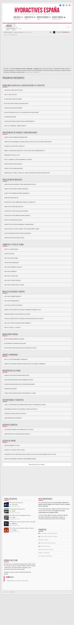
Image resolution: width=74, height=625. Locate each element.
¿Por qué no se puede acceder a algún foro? (16, 211)
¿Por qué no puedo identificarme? (13, 108)
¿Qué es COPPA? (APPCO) (10, 95)
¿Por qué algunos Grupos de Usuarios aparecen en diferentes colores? (24, 319)
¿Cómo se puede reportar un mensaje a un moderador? (19, 224)
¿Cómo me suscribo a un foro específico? (15, 414)
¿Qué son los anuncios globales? (13, 267)
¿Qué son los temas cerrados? (12, 280)
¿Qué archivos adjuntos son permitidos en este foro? (19, 430)
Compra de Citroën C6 (17, 502)
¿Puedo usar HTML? (9, 254)
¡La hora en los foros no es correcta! (14, 146)
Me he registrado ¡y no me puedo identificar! (16, 104)
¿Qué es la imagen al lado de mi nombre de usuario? (18, 160)
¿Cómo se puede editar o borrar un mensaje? (16, 189)
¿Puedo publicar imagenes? (11, 263)
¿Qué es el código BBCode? (11, 249)
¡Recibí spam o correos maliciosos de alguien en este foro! (20, 348)
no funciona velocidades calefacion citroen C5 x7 (24, 528)
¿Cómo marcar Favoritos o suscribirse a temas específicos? (20, 409)
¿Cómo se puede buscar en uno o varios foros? (16, 375)
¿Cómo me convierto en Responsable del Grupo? (17, 314)
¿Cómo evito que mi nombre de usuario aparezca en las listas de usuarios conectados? (28, 142)
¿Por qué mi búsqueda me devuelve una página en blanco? (19, 384)
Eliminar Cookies (44, 540)
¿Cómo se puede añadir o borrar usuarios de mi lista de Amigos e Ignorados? (25, 364)
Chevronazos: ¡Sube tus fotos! (48, 543)
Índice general (9, 32)
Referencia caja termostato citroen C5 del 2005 (23, 522)
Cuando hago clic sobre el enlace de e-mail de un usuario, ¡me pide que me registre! (27, 173)
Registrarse (58, 17)
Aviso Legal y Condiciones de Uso (48, 533)
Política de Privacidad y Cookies (48, 536)
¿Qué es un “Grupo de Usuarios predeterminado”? (17, 323)
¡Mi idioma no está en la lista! (12, 155)
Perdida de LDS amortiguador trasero (21, 515)
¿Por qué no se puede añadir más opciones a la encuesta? (19, 202)
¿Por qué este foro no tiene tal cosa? (14, 450)
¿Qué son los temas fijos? (11, 276)
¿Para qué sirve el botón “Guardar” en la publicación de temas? (21, 229)
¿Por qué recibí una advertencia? (13, 220)
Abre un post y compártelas (32, 72)
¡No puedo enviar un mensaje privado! (14, 339)
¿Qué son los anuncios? (10, 272)
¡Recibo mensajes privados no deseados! (15, 343)
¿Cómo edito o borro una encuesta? (14, 207)
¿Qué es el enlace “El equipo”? (12, 328)
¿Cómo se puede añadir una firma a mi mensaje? (17, 193)
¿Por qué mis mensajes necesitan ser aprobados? (17, 233)
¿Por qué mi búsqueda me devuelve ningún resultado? (18, 380)
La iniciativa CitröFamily (45, 556)
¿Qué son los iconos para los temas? (14, 285)
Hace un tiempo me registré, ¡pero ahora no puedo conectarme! (21, 112)
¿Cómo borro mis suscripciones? (13, 418)
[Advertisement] (37, 51)
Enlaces (17, 17)
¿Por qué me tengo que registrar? (13, 90)
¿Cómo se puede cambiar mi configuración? (15, 137)
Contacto (29, 17)
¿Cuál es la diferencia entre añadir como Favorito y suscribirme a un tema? (25, 405)
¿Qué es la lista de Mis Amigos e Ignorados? (16, 359)
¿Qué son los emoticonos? (11, 258)
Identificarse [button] (43, 17)
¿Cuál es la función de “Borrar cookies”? (15, 126)
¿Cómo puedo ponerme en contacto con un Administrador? (20, 459)
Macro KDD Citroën (45, 546)
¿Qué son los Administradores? (12, 296)
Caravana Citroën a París (46, 549)
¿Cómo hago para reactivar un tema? (14, 238)
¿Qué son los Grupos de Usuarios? (13, 305)
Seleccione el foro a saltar (37, 464)
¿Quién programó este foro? (12, 445)
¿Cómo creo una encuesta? (11, 198)
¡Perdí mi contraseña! (10, 117)
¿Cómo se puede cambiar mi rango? (13, 168)
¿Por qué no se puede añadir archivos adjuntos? (17, 216)
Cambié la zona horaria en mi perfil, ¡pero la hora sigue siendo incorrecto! (24, 151)
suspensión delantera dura (18, 509)
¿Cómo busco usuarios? (10, 389)
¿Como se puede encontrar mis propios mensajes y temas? (20, 393)
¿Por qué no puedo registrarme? (13, 99)
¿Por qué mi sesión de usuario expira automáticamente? (19, 121)
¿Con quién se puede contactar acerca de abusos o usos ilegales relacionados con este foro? (30, 454)
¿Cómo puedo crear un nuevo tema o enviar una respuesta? (20, 184)
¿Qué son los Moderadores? (11, 301)
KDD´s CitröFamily (45, 553)
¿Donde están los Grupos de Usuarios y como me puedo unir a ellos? (22, 310)
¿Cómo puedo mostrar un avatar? (13, 164)
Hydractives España (37, 10)
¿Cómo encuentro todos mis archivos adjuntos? (17, 434)
